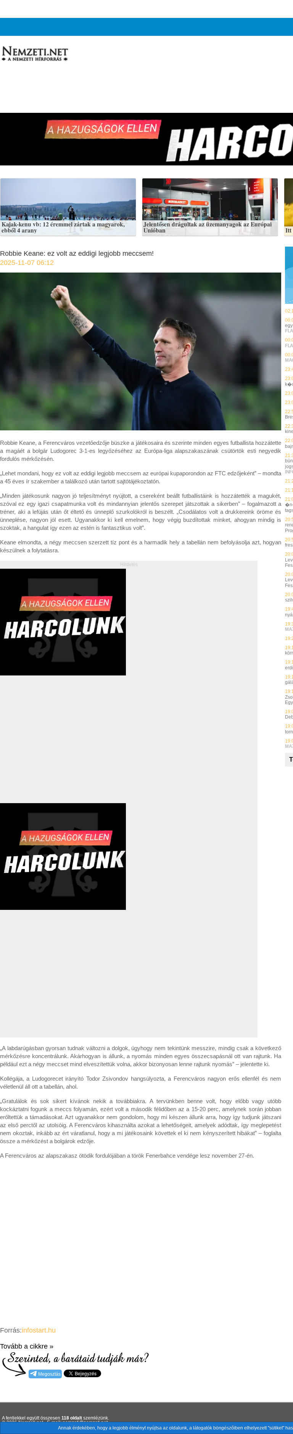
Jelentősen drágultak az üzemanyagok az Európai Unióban (207, 227)
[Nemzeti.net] (34, 53)
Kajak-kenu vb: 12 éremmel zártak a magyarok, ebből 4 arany (63, 227)
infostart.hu (39, 1330)
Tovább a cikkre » (26, 1346)
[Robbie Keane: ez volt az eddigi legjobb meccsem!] (140, 428)
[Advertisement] (64, 748)
